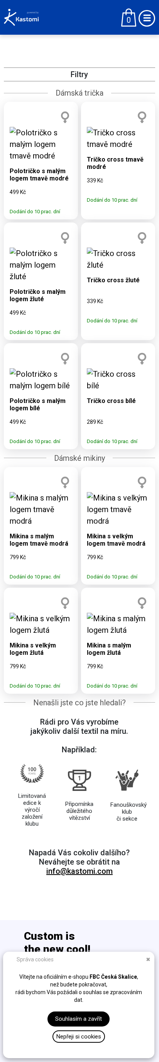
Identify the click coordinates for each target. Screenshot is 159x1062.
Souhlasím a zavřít (78, 1018)
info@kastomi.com (79, 871)
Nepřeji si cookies (78, 1036)
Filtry (79, 74)
